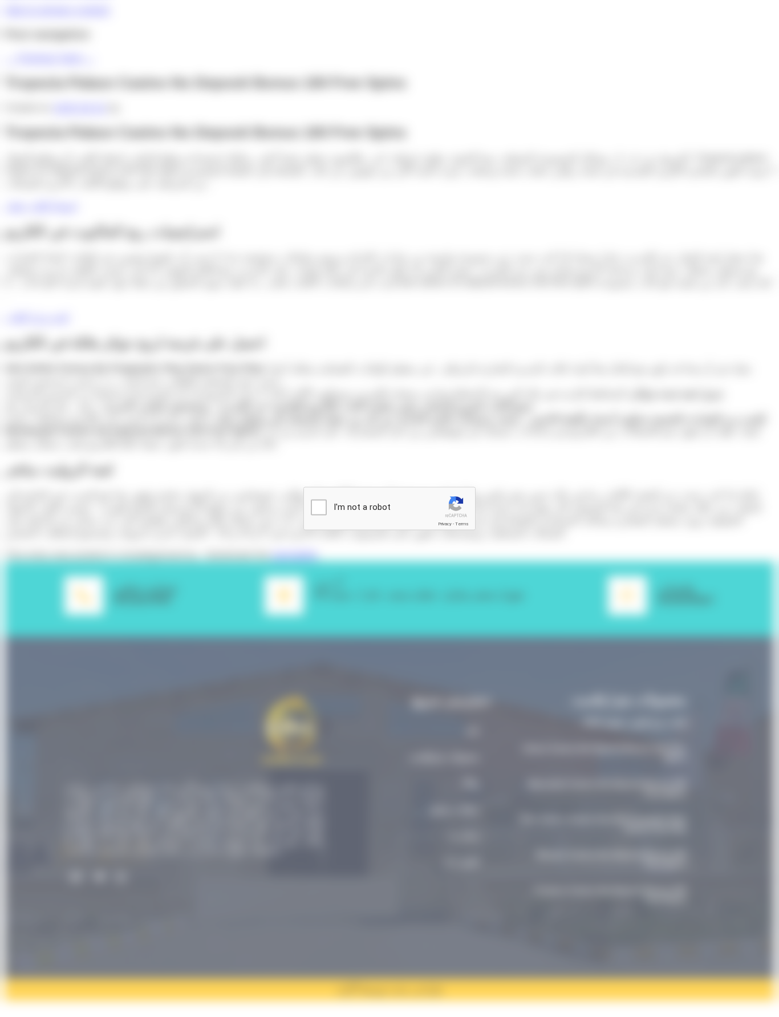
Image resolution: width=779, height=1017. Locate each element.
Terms (462, 523)
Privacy (445, 523)
